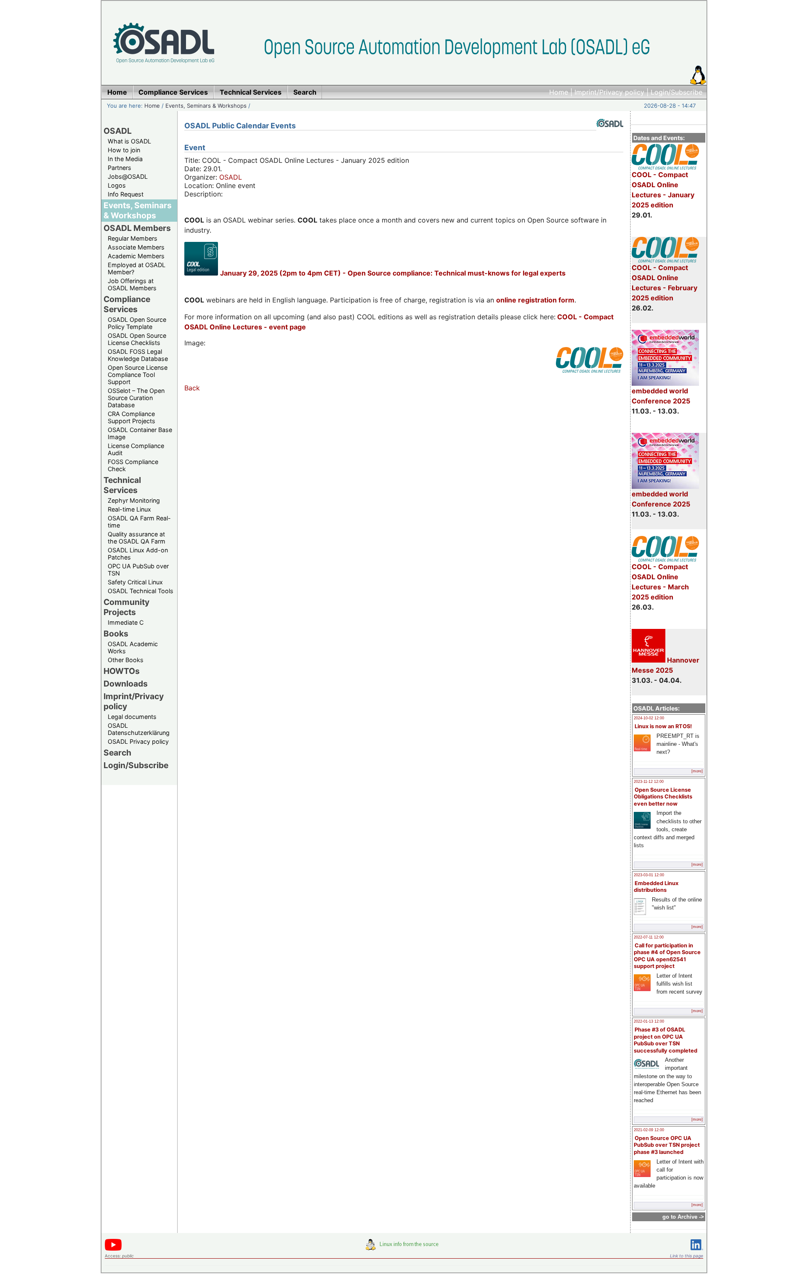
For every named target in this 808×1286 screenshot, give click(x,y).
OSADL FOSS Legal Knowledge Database (138, 355)
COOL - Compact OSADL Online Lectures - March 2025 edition (660, 581)
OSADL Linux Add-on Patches (138, 553)
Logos (117, 185)
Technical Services (122, 485)
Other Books (126, 659)
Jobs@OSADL (128, 176)
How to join (124, 150)
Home (558, 92)
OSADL (118, 131)
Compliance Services (127, 304)
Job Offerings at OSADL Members (132, 284)
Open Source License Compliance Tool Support (137, 374)
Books (116, 633)
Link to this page (686, 1255)
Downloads (126, 684)
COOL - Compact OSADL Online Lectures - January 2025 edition (663, 189)
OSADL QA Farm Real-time (139, 521)
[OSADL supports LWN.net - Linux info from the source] (404, 1248)
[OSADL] (609, 133)
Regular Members (132, 238)
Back (192, 388)
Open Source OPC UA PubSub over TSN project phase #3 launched (667, 1145)
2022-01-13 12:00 (649, 1021)
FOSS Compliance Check (133, 465)
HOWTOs (122, 671)
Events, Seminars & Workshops (206, 105)
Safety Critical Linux (135, 582)
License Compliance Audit (136, 449)
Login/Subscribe (676, 92)
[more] (697, 771)
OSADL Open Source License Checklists (137, 339)
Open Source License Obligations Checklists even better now (663, 797)
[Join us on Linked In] (697, 1251)
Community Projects (126, 607)
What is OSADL (129, 141)
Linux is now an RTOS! (663, 726)
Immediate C (126, 622)
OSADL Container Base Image (140, 433)
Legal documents (132, 716)
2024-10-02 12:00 (649, 718)
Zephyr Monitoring (134, 500)
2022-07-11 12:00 (649, 937)
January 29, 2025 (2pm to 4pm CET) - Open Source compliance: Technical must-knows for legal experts (393, 273)
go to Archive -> (683, 1217)
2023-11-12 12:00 (649, 782)
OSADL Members (137, 228)
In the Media (125, 158)
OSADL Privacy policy (138, 741)
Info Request (126, 194)
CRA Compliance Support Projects (131, 417)
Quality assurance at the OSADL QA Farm (136, 537)
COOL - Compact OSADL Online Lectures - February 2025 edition (664, 282)
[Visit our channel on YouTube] (113, 1249)
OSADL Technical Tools (140, 590)
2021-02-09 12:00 (649, 1130)
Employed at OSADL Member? (136, 268)
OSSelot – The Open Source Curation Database (136, 397)
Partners (119, 167)
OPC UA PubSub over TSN (138, 569)
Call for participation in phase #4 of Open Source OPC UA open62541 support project (667, 956)
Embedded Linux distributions (656, 887)
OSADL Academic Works (133, 647)
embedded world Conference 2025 (661, 396)
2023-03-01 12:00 (649, 875)
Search (117, 753)
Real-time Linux (129, 509)
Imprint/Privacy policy (609, 92)
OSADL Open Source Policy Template (137, 323)
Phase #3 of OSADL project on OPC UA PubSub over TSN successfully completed (665, 1040)
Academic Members (136, 256)
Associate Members (136, 247)
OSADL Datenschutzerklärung (139, 729)
